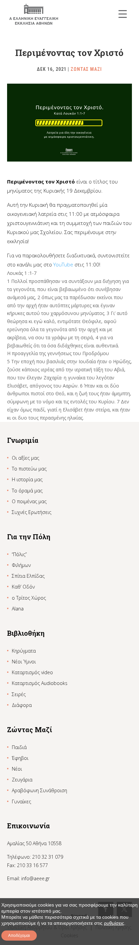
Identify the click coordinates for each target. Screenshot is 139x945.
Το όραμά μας (27, 490)
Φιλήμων (21, 565)
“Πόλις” (19, 554)
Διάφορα (22, 705)
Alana (18, 608)
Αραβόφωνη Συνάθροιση (39, 790)
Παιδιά (19, 747)
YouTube (63, 264)
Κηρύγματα (24, 651)
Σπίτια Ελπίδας (28, 576)
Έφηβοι (20, 758)
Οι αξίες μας (25, 458)
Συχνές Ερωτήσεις (31, 512)
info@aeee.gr (35, 878)
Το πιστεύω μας (29, 468)
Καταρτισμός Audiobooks (39, 683)
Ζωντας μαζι (86, 69)
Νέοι (17, 769)
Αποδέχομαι (19, 935)
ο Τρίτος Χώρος (29, 598)
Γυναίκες (21, 801)
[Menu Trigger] (122, 13)
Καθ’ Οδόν (23, 586)
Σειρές (19, 694)
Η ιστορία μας (27, 479)
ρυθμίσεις (114, 923)
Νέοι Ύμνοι (24, 661)
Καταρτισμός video (32, 672)
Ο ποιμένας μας (29, 501)
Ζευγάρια (22, 779)
